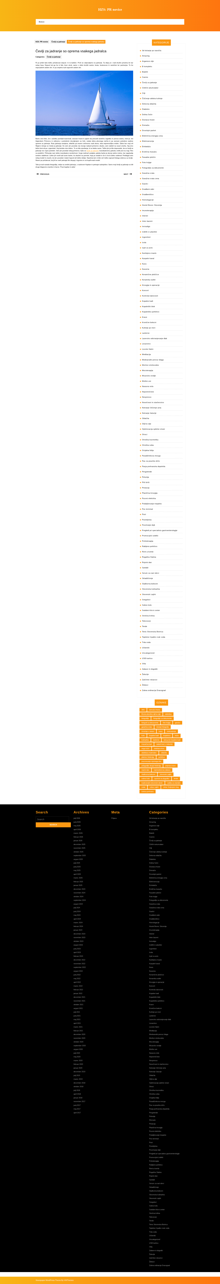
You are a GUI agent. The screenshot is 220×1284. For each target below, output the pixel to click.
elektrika (168, 714)
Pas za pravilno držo (151, 461)
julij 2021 (77, 1012)
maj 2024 (77, 915)
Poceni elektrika (149, 498)
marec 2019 (78, 1079)
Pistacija (145, 488)
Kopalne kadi (147, 301)
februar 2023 (78, 956)
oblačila (164, 753)
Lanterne (146, 333)
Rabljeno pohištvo (149, 546)
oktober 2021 (78, 1004)
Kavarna (145, 269)
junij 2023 (77, 949)
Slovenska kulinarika (151, 589)
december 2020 (79, 1034)
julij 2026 (77, 818)
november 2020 (79, 1038)
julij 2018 (77, 1090)
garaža (177, 723)
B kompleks (147, 66)
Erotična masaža (149, 152)
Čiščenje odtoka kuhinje (152, 98)
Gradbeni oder (148, 189)
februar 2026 (78, 837)
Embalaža (146, 146)
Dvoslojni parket (149, 130)
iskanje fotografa (162, 727)
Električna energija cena (152, 136)
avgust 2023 (78, 945)
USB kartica (147, 658)
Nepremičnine (148, 392)
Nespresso (146, 397)
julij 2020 (77, 1053)
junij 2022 (77, 975)
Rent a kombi (147, 552)
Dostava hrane (148, 120)
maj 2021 (77, 1019)
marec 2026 (78, 833)
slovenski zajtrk (165, 774)
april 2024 (77, 919)
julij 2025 (77, 863)
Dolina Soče (147, 114)
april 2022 (77, 982)
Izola (144, 242)
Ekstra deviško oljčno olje (151, 714)
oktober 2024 (78, 896)
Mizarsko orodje (149, 376)
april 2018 (77, 1094)
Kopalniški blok (148, 306)
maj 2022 (77, 978)
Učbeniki (146, 648)
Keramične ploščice (150, 274)
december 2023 (79, 934)
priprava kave (170, 766)
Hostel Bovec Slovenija (152, 205)
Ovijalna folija (148, 450)
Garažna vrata (148, 173)
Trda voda (146, 642)
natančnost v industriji (164, 744)
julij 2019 (77, 1075)
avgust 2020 (78, 1049)
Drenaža (145, 125)
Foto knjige (146, 162)
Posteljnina (146, 520)
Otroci (144, 434)
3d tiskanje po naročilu (151, 50)
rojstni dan (145, 770)
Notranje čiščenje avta (151, 408)
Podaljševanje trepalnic (152, 504)
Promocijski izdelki (150, 536)
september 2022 (80, 967)
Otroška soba (148, 445)
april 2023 (77, 952)
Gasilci (145, 184)
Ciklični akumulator (150, 88)
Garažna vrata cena (150, 178)
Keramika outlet (148, 280)
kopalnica (166, 735)
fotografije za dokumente (162, 718)
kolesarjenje (171, 731)
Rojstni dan (147, 562)
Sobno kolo (147, 605)
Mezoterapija (147, 370)
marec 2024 (78, 922)
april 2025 (77, 874)
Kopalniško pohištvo (150, 312)
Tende (144, 626)
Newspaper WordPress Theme (48, 1280)
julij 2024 (77, 908)
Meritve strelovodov (150, 365)
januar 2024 (78, 930)
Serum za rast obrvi (150, 573)
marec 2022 (78, 986)
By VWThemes (67, 1280)
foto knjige (166, 723)
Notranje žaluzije (149, 413)
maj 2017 (77, 1109)
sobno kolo (146, 778)
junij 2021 (77, 1016)
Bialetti (145, 72)
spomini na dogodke (161, 778)
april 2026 (77, 829)
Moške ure (146, 381)
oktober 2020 (78, 1042)
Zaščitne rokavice (149, 680)
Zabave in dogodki (150, 669)
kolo (143, 735)
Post (144, 514)
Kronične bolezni (149, 322)
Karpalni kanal (148, 258)
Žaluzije (145, 674)
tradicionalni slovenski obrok (152, 783)
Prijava (114, 818)
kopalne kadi (154, 735)
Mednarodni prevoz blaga (153, 360)
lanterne (156, 740)
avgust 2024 (78, 904)
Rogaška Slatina (149, 557)
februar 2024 (78, 926)
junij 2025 (77, 867)
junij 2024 (77, 911)
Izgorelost (146, 237)
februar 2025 (78, 882)
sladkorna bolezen (148, 774)
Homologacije (148, 200)
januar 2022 (78, 993)
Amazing (146, 56)
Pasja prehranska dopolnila (153, 466)
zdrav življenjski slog (171, 787)
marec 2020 (78, 1060)
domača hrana (154, 710)
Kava (144, 264)
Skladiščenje (147, 578)
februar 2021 (78, 1031)
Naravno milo (147, 386)
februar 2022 (78, 990)
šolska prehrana (148, 791)
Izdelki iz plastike (149, 232)
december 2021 (79, 997)
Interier (145, 216)
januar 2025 (78, 885)
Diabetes (146, 109)
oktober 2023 (78, 941)
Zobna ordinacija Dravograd (154, 690)
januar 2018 (78, 1098)
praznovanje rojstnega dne (151, 761)
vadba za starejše (173, 783)
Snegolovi (146, 600)
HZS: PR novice (110, 9)
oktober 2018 (78, 1086)
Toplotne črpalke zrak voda (153, 637)
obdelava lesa (159, 748)
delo (143, 710)
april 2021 (77, 1023)
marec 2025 (78, 878)
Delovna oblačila (149, 104)
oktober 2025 (78, 852)
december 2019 (79, 1072)
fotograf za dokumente (150, 723)
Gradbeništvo (148, 194)
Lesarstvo (146, 344)
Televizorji (146, 621)
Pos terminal (147, 509)
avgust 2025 (78, 859)
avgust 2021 (78, 1008)
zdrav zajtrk (154, 787)
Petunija (145, 477)
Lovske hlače (147, 349)
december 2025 (79, 844)
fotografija (145, 718)
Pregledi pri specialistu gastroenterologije (159, 530)
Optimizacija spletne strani (153, 429)
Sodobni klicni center (151, 610)
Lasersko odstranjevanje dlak (154, 338)
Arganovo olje (148, 61)
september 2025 (80, 855)
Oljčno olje (146, 424)
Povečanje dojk (148, 525)
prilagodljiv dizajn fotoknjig (151, 766)
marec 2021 (78, 1027)
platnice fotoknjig (148, 757)
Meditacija (146, 354)
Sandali (145, 568)
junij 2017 (77, 1105)
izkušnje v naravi (148, 731)
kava (160, 731)
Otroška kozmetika (150, 440)
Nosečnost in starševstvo (153, 402)
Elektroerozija (148, 141)
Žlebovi (145, 685)
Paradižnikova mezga (151, 456)
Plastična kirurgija (149, 493)
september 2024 (80, 900)
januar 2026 (78, 841)
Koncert (145, 290)
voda (143, 787)
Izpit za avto (147, 248)
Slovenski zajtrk (149, 594)
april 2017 (77, 1113)
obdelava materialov (149, 753)
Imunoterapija (148, 210)
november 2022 (79, 964)
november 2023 (79, 937)
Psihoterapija (147, 541)
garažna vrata (147, 727)
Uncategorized (148, 653)
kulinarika (145, 740)
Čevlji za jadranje (58, 42)
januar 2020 (78, 1068)
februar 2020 (78, 1064)
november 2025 (79, 848)
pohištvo (161, 757)
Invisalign (146, 226)
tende (176, 778)
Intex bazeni (147, 221)
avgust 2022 (78, 971)
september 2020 (80, 1046)
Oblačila (145, 418)
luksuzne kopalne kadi (172, 740)
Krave (144, 317)
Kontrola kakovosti (150, 296)
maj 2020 (77, 1057)
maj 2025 (77, 870)
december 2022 (79, 960)
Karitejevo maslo (149, 253)
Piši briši (146, 482)
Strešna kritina (148, 616)
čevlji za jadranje (93, 151)
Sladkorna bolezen (150, 584)
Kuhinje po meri (148, 328)
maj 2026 (77, 826)
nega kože (145, 748)
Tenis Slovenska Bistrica (152, 632)
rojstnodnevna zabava (162, 770)
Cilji (143, 93)
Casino (145, 77)
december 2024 (79, 889)
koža (177, 735)
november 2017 (79, 1101)
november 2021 (79, 1001)
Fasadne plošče (149, 157)
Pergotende (147, 472)
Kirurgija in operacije (151, 285)
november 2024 (79, 893)
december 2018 (79, 1083)
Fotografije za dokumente (153, 168)
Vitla (144, 664)
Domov (41, 22)
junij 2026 (77, 822)
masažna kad (147, 744)
